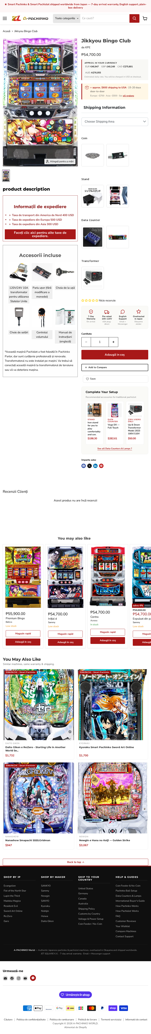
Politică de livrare (87, 1019)
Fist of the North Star (15, 890)
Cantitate (86, 334)
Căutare (8, 1019)
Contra (94, 617)
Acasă (6, 31)
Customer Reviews (126, 921)
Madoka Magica (12, 901)
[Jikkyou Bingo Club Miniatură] (6, 176)
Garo (6, 921)
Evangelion (10, 885)
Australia (83, 903)
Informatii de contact (136, 1019)
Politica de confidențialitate (31, 1019)
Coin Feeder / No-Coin (90, 924)
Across (93, 620)
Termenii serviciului (111, 1019)
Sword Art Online (13, 911)
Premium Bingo (15, 618)
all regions (128, 95)
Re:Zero (8, 916)
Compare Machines (126, 931)
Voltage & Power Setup (90, 919)
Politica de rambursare (62, 1019)
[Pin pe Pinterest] (101, 466)
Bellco (9, 622)
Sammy (51, 622)
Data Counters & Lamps (128, 896)
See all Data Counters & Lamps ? (114, 448)
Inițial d (52, 619)
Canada (82, 898)
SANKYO (46, 885)
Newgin (45, 896)
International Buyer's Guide (130, 901)
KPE (87, 47)
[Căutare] (134, 18)
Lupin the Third (12, 896)
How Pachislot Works (127, 911)
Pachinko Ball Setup (126, 890)
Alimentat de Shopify (75, 1027)
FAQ (118, 916)
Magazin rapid (23, 633)
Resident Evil (11, 906)
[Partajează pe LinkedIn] (95, 466)
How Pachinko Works (127, 906)
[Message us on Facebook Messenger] (33, 978)
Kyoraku (45, 906)
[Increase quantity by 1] (113, 342)
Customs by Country (89, 913)
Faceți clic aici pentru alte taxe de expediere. (40, 234)
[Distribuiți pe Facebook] (83, 466)
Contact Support (125, 936)
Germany (83, 893)
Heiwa (44, 916)
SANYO (45, 901)
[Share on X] (89, 466)
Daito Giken (47, 921)
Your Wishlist (123, 926)
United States (85, 888)
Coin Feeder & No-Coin (128, 885)
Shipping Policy (86, 908)
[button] (90, 300)
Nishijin (45, 911)
